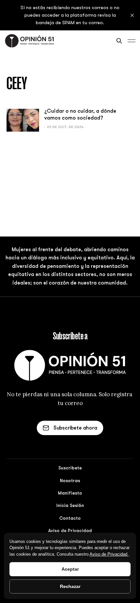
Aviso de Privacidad (109, 554)
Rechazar (70, 586)
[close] (132, 15)
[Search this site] (119, 41)
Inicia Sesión (70, 505)
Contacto (70, 518)
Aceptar (70, 569)
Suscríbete (70, 467)
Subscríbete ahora (75, 428)
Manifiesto (70, 493)
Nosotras (70, 480)
